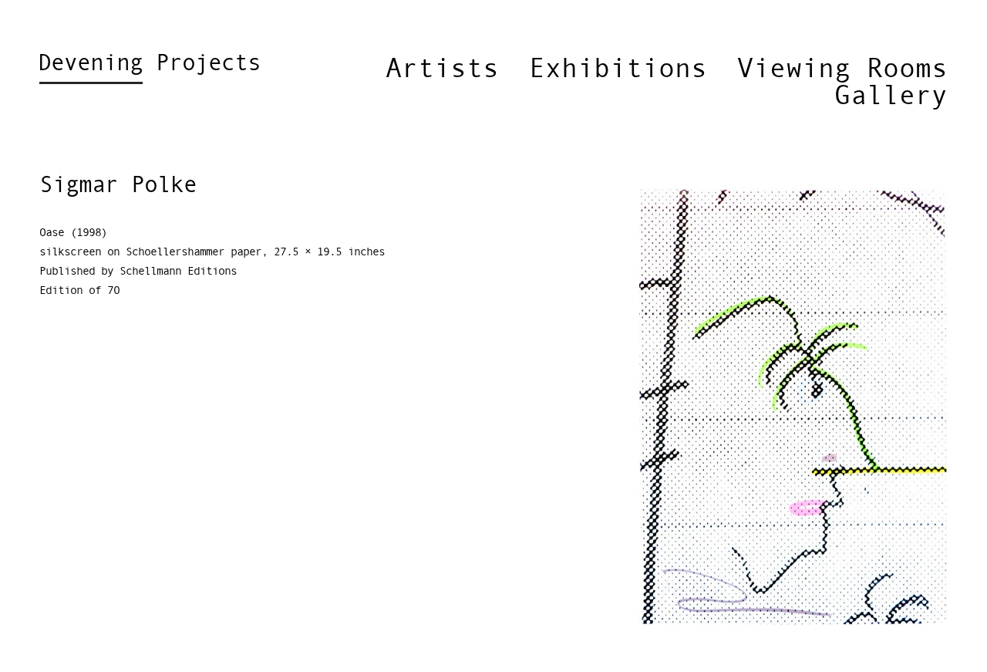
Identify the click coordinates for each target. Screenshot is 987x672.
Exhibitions (618, 69)
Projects (149, 64)
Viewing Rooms (842, 69)
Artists (442, 69)
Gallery (891, 96)
